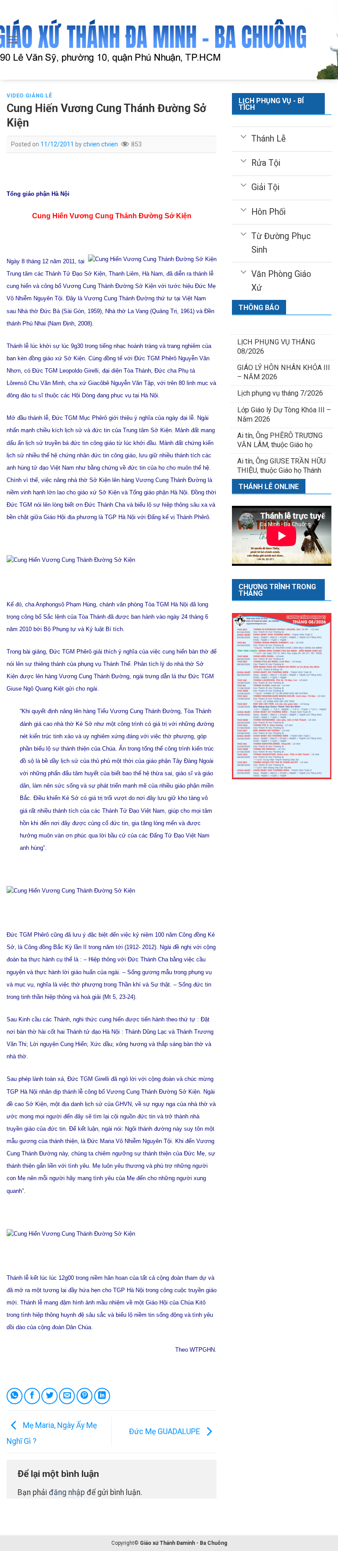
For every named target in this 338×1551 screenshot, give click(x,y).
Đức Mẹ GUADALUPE (165, 1431)
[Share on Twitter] (49, 1396)
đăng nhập (67, 1492)
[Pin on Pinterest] (84, 1396)
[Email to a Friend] (67, 1396)
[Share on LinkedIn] (102, 1396)
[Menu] (12, 39)
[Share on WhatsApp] (14, 1396)
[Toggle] (243, 136)
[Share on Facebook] (32, 1396)
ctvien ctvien (100, 144)
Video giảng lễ (29, 96)
